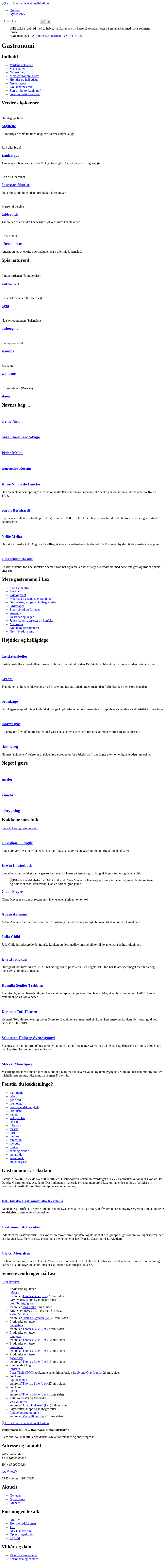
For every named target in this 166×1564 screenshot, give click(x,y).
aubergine (10, 328)
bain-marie (16, 1092)
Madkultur (16, 624)
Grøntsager (17, 606)
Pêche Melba (12, 453)
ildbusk (14, 1292)
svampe (8, 351)
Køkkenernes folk (21, 87)
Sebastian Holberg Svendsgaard (28, 1038)
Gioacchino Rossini (17, 559)
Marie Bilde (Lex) (34, 1416)
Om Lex (15, 1520)
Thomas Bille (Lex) (35, 1296)
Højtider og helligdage (24, 79)
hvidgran (15, 1336)
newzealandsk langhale (24, 1107)
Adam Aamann (14, 914)
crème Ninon (12, 421)
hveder (7, 679)
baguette (9, 126)
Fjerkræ (15, 591)
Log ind (15, 1538)
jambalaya (10, 155)
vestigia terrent (19, 1401)
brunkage (10, 701)
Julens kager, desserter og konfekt (31, 620)
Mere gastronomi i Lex (24, 76)
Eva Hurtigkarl (14, 959)
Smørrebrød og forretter (25, 609)
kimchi (7, 795)
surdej (7, 779)
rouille (14, 1147)
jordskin (15, 1369)
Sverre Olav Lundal (89, 1372)
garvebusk (16, 1358)
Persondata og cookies (24, 1559)
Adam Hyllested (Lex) (36, 1405)
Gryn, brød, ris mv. (22, 631)
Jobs (12, 1527)
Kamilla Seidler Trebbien (22, 985)
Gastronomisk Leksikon (25, 94)
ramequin (16, 1140)
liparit (13, 1390)
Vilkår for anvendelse (23, 1555)
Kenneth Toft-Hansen (19, 1012)
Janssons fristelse (16, 185)
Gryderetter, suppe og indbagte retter (33, 602)
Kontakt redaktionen (23, 1523)
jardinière (16, 1111)
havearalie (16, 1347)
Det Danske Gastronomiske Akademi (32, 1201)
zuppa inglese (18, 1161)
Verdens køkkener (21, 65)
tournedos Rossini (16, 468)
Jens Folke (29, 1307)
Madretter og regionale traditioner (31, 598)
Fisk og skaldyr (19, 587)
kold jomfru (17, 1118)
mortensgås (11, 724)
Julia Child (11, 937)
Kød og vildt (18, 595)
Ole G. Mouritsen (16, 1253)
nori (12, 1132)
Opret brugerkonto (21, 1534)
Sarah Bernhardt (16, 510)
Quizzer (15, 10)
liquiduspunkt (18, 1380)
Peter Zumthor (19, 1314)
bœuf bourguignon (22, 1303)
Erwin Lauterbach (17, 865)
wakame (9, 373)
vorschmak (17, 1158)
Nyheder (15, 1495)
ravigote (15, 1143)
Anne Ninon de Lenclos (21, 484)
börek (13, 1096)
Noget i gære (18, 83)
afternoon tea (13, 244)
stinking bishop (19, 1151)
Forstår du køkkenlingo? (25, 90)
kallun (14, 1114)
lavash (14, 1121)
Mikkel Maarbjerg (17, 1064)
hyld (5, 306)
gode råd (15, 1100)
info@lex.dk (9, 1471)
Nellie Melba (12, 536)
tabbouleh (10, 214)
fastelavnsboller (14, 656)
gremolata (16, 1103)
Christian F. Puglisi (17, 843)
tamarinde (16, 1154)
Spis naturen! (18, 68)
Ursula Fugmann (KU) (37, 1318)
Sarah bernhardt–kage (21, 437)
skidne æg (10, 746)
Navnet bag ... (19, 72)
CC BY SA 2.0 (73, 35)
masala (14, 1129)
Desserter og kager (22, 617)
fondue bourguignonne (24, 1412)
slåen (6, 396)
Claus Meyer (12, 891)
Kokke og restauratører (24, 627)
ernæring (15, 613)
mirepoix (15, 1125)
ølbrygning (11, 810)
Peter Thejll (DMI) (22, 1372)
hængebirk (16, 1325)
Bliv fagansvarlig (21, 1530)
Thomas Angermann (49, 35)
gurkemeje (10, 283)
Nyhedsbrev (17, 14)
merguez (15, 1136)
